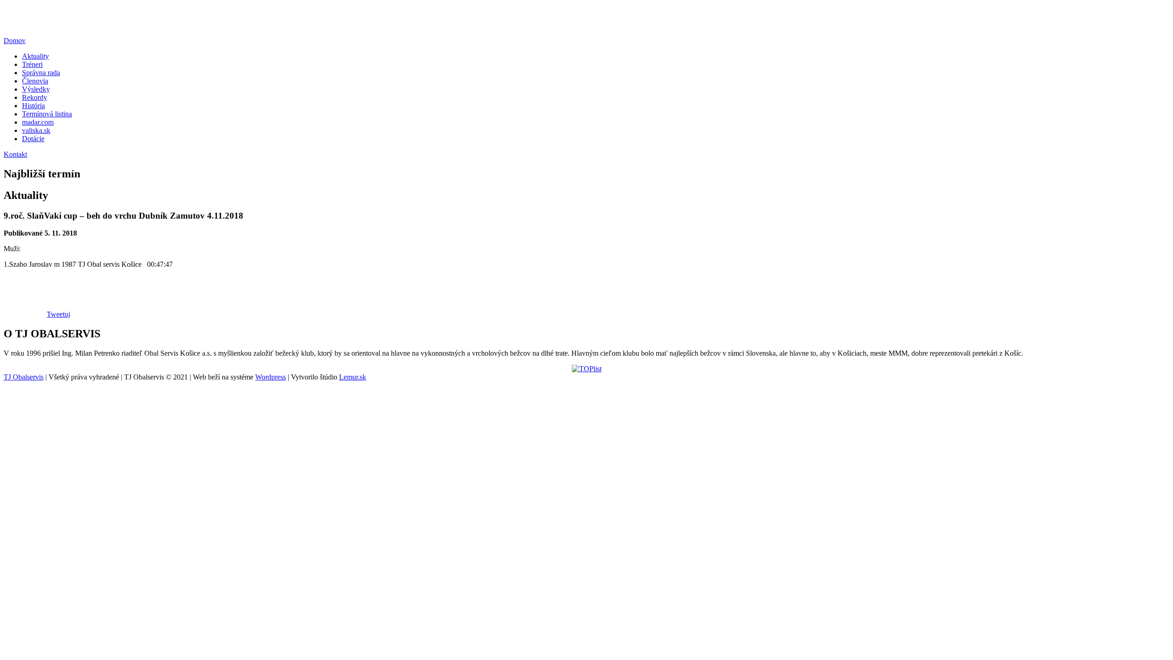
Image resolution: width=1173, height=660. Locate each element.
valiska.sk (36, 130)
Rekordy (34, 97)
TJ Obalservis (24, 377)
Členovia (35, 81)
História (33, 106)
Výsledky (36, 89)
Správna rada (41, 73)
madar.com (38, 122)
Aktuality (35, 56)
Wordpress (270, 377)
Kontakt (15, 154)
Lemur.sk (352, 377)
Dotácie (33, 139)
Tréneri (32, 64)
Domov (15, 40)
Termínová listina (47, 114)
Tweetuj (58, 314)
